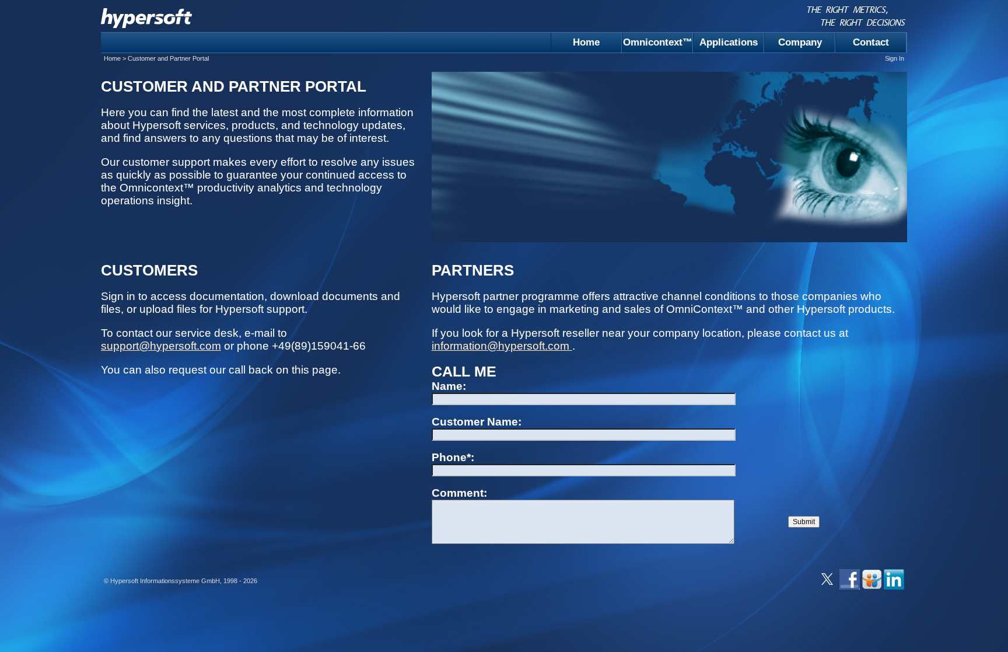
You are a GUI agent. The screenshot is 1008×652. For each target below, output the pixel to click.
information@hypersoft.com (502, 346)
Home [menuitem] (586, 42)
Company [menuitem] (800, 42)
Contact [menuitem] (871, 42)
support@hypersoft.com (161, 346)
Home (112, 58)
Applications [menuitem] (728, 42)
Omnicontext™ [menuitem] (657, 42)
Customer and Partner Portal (168, 58)
